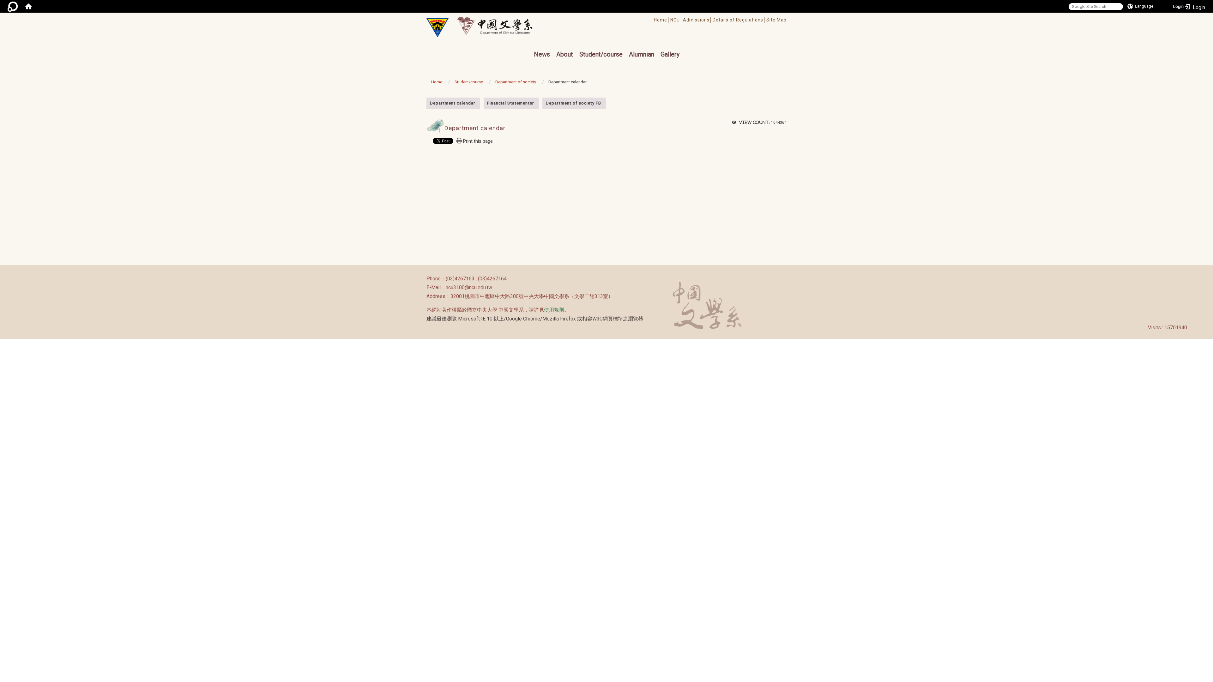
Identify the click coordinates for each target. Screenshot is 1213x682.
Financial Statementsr (510, 102)
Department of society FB (573, 102)
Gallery (670, 54)
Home (436, 82)
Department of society (515, 82)
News (542, 54)
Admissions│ (698, 19)
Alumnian (641, 54)
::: (423, 101)
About (564, 54)
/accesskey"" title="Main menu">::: (585, 16)
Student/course (601, 54)
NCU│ (676, 19)
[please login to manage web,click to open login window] (13, 6)
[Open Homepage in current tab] (28, 6)
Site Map (776, 19)
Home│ (662, 19)
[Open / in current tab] (501, 26)
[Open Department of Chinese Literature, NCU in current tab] (437, 27)
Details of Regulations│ (739, 19)
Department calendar (452, 102)
